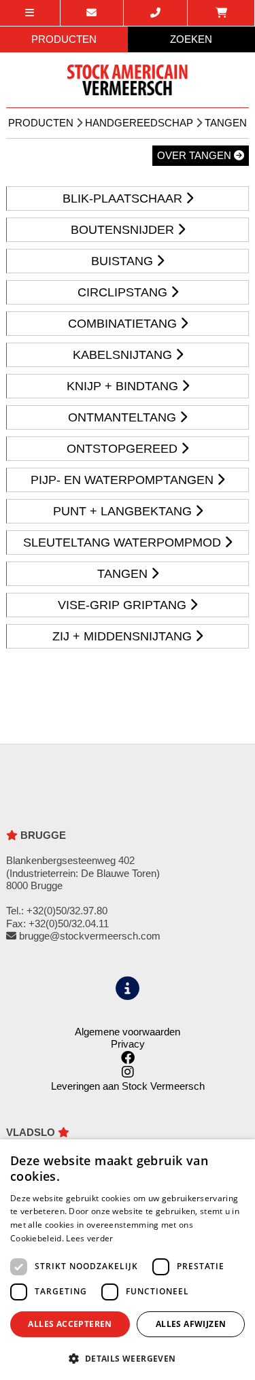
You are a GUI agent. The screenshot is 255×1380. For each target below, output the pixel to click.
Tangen (226, 122)
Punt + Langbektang (124, 511)
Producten (40, 122)
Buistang (123, 261)
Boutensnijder (124, 230)
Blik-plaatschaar (124, 198)
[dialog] (127, 1259)
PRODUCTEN (64, 39)
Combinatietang (124, 323)
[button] (127, 1357)
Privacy (128, 1044)
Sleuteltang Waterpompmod (123, 542)
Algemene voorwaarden (127, 1031)
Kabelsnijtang (124, 355)
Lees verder (89, 1238)
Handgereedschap (139, 122)
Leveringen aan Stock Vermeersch (128, 1086)
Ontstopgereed (124, 448)
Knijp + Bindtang (124, 386)
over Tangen (195, 155)
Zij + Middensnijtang (123, 636)
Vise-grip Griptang (124, 605)
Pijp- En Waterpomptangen (124, 480)
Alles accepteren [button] (70, 1324)
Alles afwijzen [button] (191, 1324)
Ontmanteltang (124, 417)
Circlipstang (124, 292)
